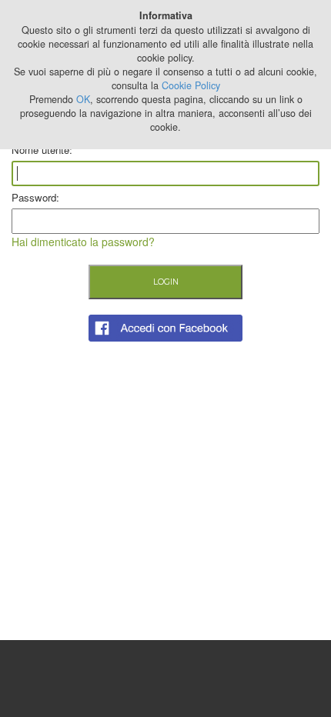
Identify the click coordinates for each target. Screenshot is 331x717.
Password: (35, 197)
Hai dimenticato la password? (83, 241)
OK (83, 99)
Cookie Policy (191, 85)
